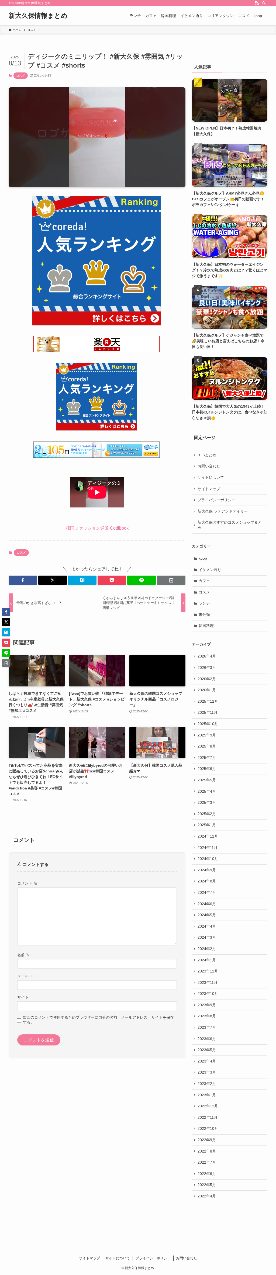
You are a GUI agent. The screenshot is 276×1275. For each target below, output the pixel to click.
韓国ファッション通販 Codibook (97, 528)
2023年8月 (207, 1016)
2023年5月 (207, 1050)
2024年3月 (207, 937)
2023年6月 (207, 1039)
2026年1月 (207, 690)
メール (25, 976)
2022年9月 (207, 1140)
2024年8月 (207, 881)
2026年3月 (207, 667)
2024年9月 (207, 870)
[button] (23, 580)
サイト (23, 997)
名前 (23, 955)
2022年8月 (207, 1151)
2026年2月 (207, 679)
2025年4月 (207, 791)
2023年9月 (207, 1005)
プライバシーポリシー (216, 500)
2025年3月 (207, 802)
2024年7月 (207, 892)
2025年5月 (207, 780)
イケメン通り (210, 569)
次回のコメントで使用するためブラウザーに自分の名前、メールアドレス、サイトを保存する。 (98, 1019)
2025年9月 (207, 735)
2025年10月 (208, 724)
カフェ (204, 581)
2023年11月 (208, 982)
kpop (203, 558)
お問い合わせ (209, 466)
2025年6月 (207, 768)
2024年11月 (208, 847)
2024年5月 (207, 915)
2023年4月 (207, 1061)
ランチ (204, 603)
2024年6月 (207, 904)
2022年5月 (207, 1185)
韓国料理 (206, 625)
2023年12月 (208, 971)
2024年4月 (207, 926)
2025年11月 (208, 712)
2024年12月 (208, 836)
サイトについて (211, 477)
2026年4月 (207, 656)
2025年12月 (208, 701)
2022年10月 (208, 1128)
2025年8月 (207, 746)
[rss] (256, 3)
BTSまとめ (207, 455)
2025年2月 (207, 814)
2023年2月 (207, 1083)
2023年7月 (207, 1027)
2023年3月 (207, 1072)
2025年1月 (207, 825)
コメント (27, 883)
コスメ (20, 75)
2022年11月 (208, 1117)
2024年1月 (207, 960)
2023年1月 (207, 1095)
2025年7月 (207, 757)
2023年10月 (208, 993)
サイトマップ (209, 489)
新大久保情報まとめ (38, 15)
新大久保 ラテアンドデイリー (223, 511)
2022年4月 (207, 1196)
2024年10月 (208, 858)
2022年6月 (207, 1173)
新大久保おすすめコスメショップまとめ (230, 525)
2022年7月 (207, 1162)
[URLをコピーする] (171, 580)
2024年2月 (207, 949)
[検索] (263, 3)
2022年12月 (208, 1106)
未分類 (204, 614)
